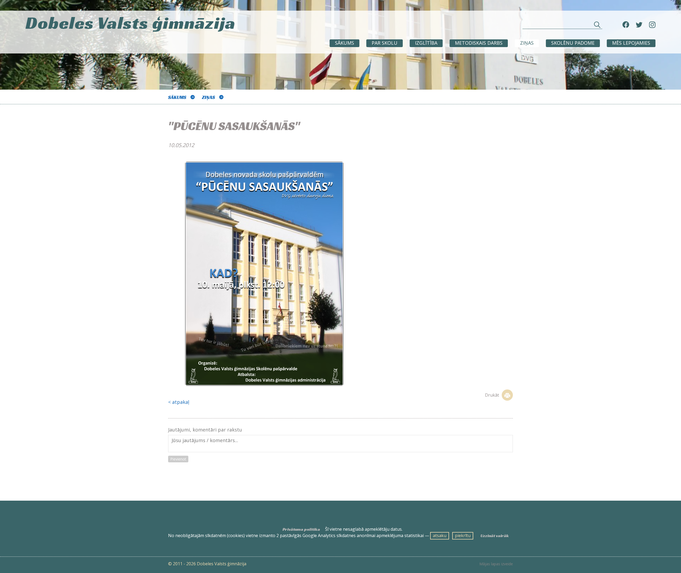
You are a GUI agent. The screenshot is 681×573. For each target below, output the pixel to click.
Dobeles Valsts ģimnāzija (131, 23)
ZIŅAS (527, 43)
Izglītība (426, 43)
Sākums (344, 43)
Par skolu (384, 43)
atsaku (439, 535)
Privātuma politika (301, 529)
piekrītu (463, 535)
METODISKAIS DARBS (479, 43)
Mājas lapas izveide (496, 564)
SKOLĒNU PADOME (573, 43)
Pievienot (178, 459)
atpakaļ (180, 402)
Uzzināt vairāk (494, 535)
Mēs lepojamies (631, 43)
